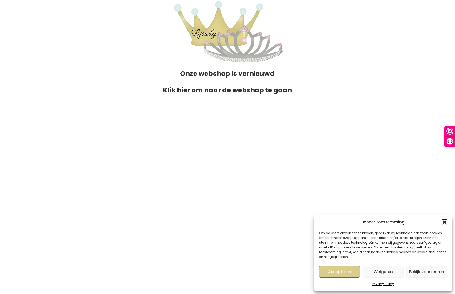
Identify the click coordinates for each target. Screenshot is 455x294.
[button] (444, 222)
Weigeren (383, 272)
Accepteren (339, 272)
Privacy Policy (383, 284)
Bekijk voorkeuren (426, 272)
